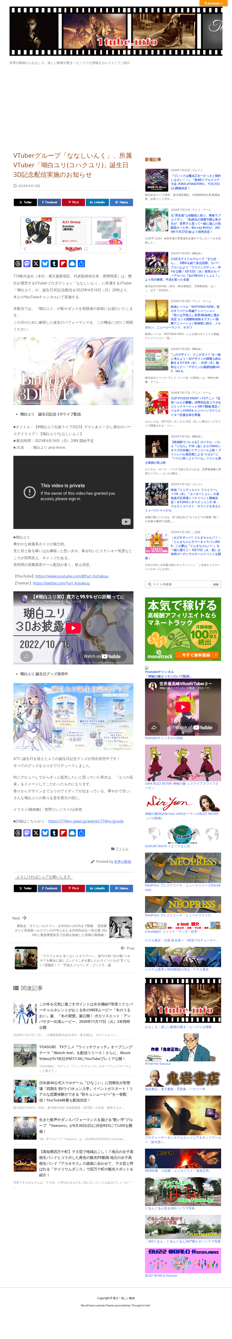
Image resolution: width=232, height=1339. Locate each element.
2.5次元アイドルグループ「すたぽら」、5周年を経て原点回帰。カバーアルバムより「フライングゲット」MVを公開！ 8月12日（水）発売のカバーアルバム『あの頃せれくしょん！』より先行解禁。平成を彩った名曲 (183, 269)
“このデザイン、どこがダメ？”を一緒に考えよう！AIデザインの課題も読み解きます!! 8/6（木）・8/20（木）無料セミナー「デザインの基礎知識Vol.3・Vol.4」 (196, 362)
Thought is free (141, 1305)
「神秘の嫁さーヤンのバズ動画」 (169, 676)
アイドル (122, 849)
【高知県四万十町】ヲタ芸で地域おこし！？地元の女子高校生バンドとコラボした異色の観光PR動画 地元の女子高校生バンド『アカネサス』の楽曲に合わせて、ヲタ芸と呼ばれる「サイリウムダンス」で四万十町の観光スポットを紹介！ (86, 1163)
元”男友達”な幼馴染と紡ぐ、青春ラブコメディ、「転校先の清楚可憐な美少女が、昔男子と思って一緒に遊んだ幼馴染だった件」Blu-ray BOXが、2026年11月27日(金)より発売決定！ (196, 223)
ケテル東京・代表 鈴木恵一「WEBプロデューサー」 (182, 940)
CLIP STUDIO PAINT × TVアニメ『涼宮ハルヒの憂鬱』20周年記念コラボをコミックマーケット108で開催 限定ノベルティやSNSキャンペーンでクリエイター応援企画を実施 (196, 406)
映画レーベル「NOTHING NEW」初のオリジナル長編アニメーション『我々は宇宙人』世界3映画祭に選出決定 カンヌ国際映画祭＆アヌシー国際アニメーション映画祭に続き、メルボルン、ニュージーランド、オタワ (183, 317)
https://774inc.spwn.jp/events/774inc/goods (86, 821)
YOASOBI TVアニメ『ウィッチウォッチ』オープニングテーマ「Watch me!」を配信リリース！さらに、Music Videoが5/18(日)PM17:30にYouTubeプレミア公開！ (86, 1052)
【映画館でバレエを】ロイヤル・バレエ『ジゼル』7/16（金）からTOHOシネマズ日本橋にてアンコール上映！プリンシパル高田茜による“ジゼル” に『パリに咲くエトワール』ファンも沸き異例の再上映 (183, 452)
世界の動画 (122, 861)
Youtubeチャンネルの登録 (164, 738)
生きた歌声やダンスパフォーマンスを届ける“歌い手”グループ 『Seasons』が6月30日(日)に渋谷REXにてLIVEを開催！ (86, 1125)
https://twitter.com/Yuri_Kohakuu (61, 583)
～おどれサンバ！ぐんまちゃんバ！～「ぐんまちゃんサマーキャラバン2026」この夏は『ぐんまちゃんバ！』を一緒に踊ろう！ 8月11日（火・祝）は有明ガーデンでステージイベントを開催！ (183, 547)
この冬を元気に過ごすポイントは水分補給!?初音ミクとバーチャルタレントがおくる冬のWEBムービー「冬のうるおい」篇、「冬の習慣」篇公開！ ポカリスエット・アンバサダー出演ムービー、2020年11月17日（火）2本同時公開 (86, 1016)
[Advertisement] (116, 106)
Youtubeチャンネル (159, 672)
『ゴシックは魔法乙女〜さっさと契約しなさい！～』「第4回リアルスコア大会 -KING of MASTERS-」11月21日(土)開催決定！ (196, 182)
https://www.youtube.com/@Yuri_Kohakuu (72, 576)
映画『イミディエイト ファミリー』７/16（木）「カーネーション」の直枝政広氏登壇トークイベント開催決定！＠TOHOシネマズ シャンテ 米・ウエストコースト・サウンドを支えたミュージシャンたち (183, 500)
